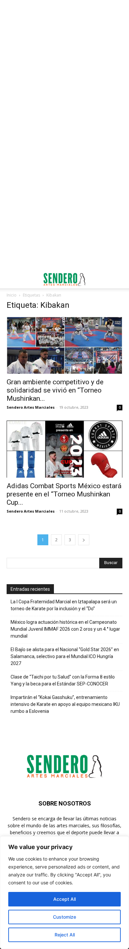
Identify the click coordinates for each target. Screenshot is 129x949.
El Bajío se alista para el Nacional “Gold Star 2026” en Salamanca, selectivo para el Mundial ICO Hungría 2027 (65, 656)
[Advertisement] (64, 67)
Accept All (64, 899)
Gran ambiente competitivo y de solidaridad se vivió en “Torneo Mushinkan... (55, 390)
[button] (11, 279)
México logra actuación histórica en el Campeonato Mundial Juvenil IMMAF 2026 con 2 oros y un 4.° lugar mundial (65, 629)
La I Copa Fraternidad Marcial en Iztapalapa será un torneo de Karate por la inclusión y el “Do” (64, 605)
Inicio (12, 295)
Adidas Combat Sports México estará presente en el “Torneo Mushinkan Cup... (64, 494)
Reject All (65, 934)
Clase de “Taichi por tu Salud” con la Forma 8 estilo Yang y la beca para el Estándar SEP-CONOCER (63, 680)
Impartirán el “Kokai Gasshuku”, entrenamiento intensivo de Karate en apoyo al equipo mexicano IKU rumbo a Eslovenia (65, 704)
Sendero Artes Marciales (31, 407)
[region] (64, 892)
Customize (64, 917)
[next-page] (83, 539)
